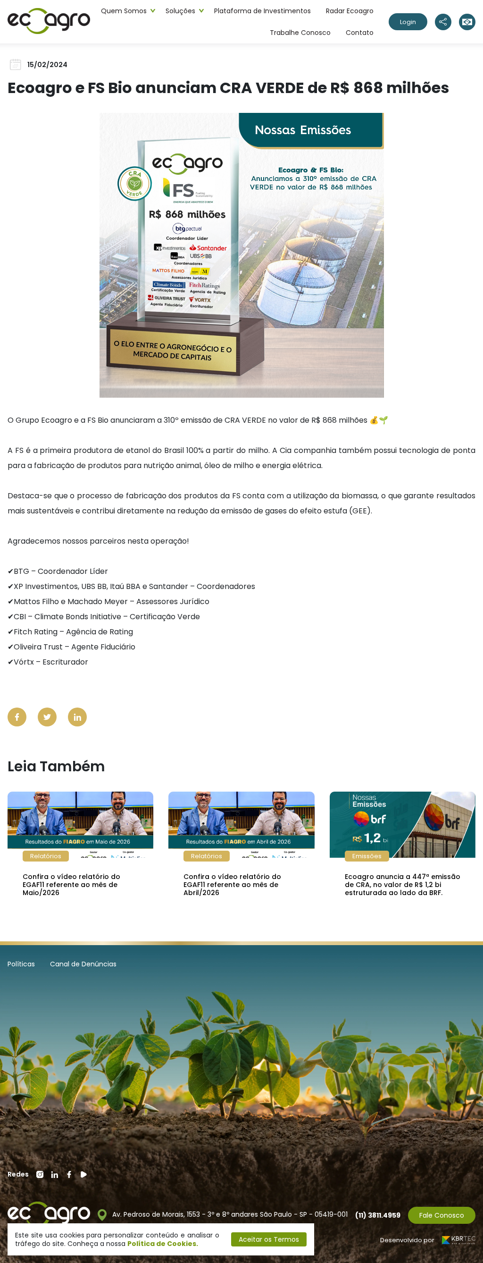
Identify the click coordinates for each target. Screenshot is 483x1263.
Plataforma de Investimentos (262, 11)
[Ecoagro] (49, 21)
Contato (360, 32)
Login (408, 21)
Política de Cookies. (162, 1243)
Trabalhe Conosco (300, 32)
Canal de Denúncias (83, 964)
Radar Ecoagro (350, 11)
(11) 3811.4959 (377, 1215)
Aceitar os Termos (269, 1239)
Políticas (21, 964)
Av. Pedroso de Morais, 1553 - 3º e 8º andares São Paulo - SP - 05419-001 (229, 1215)
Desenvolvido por (407, 1240)
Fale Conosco (441, 1215)
